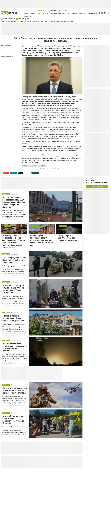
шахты (33, 165)
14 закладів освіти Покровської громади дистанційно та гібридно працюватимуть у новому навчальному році (13, 241)
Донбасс (42, 165)
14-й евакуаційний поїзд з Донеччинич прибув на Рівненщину (14, 259)
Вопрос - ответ (28, 16)
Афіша (38, 13)
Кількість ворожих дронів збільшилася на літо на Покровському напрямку (14, 390)
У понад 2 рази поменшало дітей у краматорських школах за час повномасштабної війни (41, 240)
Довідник (52, 11)
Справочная (51, 369)
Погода (68, 13)
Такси (60, 369)
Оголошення (53, 13)
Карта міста (61, 13)
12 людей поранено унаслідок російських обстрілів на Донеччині (13, 318)
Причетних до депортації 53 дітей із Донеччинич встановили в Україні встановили (14, 289)
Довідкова (75, 13)
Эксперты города (92, 13)
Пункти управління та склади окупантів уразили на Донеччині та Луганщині (14, 347)
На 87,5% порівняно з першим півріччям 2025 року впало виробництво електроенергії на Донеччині (13, 202)
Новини (40, 11)
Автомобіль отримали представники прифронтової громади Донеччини (13, 419)
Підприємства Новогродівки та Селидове (96, 181)
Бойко (25, 165)
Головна (29, 11)
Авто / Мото (45, 13)
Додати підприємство (97, 186)
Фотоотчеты (82, 13)
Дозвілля (32, 13)
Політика (3, 46)
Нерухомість (66, 11)
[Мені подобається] (1, 49)
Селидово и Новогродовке (36, 369)
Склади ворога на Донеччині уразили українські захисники (67, 237)
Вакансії (26, 13)
